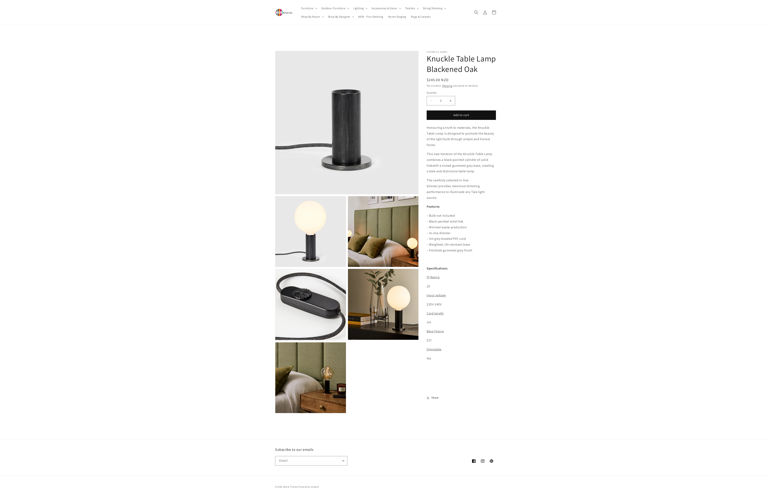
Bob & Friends (290, 486)
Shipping (447, 85)
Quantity (432, 93)
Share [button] (435, 398)
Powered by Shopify (308, 486)
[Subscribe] (342, 460)
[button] (309, 8)
